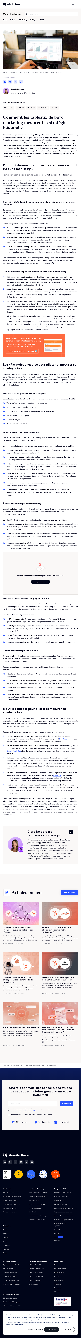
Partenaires (7, 1226)
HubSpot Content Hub (36, 1276)
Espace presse (59, 1280)
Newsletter (57, 1288)
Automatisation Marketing (37, 1196)
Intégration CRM (60, 1189)
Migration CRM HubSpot (62, 1196)
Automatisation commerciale (63, 1208)
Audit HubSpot (8, 1269)
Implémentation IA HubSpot (12, 1284)
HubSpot (33, 20)
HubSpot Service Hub (36, 1272)
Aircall (5, 1230)
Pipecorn (6, 1249)
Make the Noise (12, 14)
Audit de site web (8, 1193)
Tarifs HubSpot (33, 1284)
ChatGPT (10, 108)
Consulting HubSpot (9, 1276)
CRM (42, 20)
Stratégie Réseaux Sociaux (37, 1220)
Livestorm (6, 1237)
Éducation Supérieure (10, 1298)
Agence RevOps (59, 1200)
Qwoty (5, 1253)
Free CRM (57, 775)
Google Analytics (14, 751)
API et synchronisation (10, 1212)
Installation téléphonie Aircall (63, 1220)
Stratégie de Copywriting (37, 1204)
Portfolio (57, 1276)
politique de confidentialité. (28, 1111)
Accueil (6, 1066)
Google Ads (32, 1212)
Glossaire (57, 1292)
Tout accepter (51, 1329)
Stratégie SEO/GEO (35, 1208)
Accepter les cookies (40, 582)
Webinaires (57, 1284)
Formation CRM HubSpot (11, 1280)
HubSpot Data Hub (35, 1280)
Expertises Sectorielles (11, 1294)
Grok (55, 108)
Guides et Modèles (60, 1269)
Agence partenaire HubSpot (12, 1265)
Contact (57, 1240)
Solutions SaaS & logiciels (11, 1302)
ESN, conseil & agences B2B (12, 1306)
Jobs (58, 1237)
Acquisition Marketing (36, 1189)
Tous (5, 20)
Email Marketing (34, 1200)
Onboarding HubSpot (10, 1272)
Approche (57, 1233)
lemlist (5, 1234)
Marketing (23, 20)
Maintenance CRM (60, 1223)
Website (13, 20)
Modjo (5, 1241)
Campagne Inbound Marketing (38, 1193)
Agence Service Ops (60, 1204)
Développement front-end (11, 1204)
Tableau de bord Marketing (37, 1216)
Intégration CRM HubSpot (62, 1193)
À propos (57, 1229)
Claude (32, 108)
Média (56, 1265)
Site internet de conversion (12, 1196)
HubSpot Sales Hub (35, 1265)
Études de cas (59, 1272)
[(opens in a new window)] (4, 1162)
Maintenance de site (9, 1208)
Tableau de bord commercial (63, 1216)
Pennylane (6, 1245)
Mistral (21, 108)
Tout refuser (67, 1329)
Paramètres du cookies (35, 1329)
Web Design (7, 1189)
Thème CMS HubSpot (10, 1200)
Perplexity (44, 108)
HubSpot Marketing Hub (36, 1269)
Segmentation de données (63, 1212)
